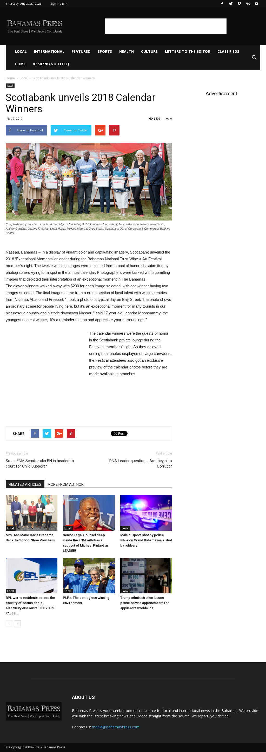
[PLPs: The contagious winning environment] (89, 575)
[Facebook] (222, 3)
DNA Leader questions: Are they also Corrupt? (140, 463)
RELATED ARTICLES (25, 484)
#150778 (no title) (51, 63)
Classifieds (228, 51)
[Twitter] (231, 3)
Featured (81, 51)
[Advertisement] (166, 26)
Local (21, 51)
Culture (149, 51)
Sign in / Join (58, 3)
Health (126, 51)
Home (20, 63)
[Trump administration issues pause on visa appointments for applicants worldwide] (146, 575)
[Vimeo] (239, 3)
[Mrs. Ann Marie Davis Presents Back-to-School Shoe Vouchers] (31, 513)
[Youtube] (256, 3)
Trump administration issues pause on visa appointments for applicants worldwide (144, 603)
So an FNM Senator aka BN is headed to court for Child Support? (40, 463)
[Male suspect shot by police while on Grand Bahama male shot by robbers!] (146, 513)
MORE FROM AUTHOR (66, 484)
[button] (254, 57)
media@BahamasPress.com (115, 726)
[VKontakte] (248, 3)
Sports (105, 51)
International (49, 51)
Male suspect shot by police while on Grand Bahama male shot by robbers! (146, 540)
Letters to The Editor (187, 51)
